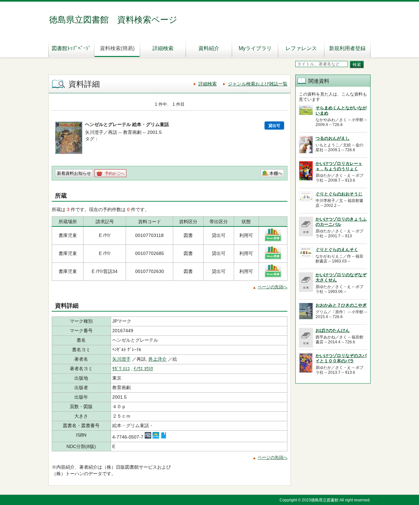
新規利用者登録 (347, 48)
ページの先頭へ (272, 286)
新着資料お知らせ (74, 173)
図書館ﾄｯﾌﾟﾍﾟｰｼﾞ (71, 48)
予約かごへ (114, 173)
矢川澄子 (121, 359)
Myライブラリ (255, 48)
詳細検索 (163, 48)
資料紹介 (208, 48)
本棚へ (275, 173)
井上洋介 (157, 359)
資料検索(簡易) (117, 48)
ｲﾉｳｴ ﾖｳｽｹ (143, 368)
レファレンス (301, 48)
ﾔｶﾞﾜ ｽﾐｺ (121, 368)
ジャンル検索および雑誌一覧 (257, 83)
